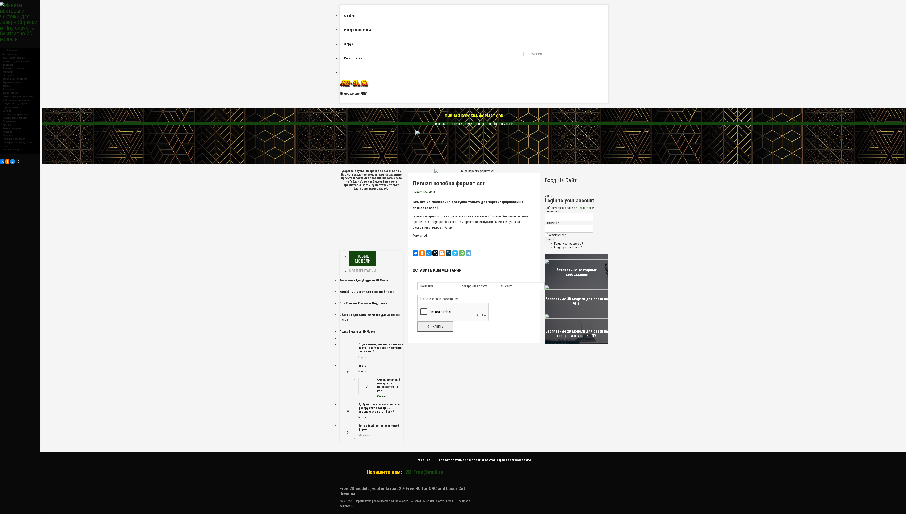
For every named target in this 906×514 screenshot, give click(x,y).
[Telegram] (468, 253)
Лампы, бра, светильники (17, 96)
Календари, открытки (15, 78)
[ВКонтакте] (2, 161)
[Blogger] (442, 253)
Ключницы (8, 89)
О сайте (349, 15)
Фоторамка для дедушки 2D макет (364, 280)
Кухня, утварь (10, 93)
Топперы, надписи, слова (17, 142)
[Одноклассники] (7, 161)
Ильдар (363, 371)
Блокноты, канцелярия (16, 61)
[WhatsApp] (462, 253)
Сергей (381, 396)
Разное (6, 124)
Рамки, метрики (11, 128)
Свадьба (7, 135)
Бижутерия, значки (13, 57)
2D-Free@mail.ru (424, 472)
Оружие (6, 110)
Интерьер (8, 75)
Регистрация (353, 58)
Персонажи (9, 121)
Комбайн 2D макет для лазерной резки (367, 291)
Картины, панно (11, 82)
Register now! (586, 207)
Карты (6, 86)
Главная (440, 123)
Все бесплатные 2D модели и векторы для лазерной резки (485, 460)
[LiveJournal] (448, 253)
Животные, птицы (13, 68)
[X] (18, 161)
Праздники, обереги (14, 117)
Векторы (7, 64)
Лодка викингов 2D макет (357, 331)
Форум (348, 44)
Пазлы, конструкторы (15, 114)
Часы (5, 146)
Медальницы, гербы (14, 103)
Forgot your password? (568, 243)
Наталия (363, 417)
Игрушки (7, 71)
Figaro (362, 357)
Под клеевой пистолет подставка (363, 303)
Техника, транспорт (13, 139)
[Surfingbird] (455, 253)
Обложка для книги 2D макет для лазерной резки (370, 317)
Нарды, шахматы (12, 107)
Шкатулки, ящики (12, 149)
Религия (7, 132)
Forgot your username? (568, 247)
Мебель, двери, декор (15, 100)
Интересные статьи (358, 30)
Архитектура (9, 54)
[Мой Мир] (12, 161)
